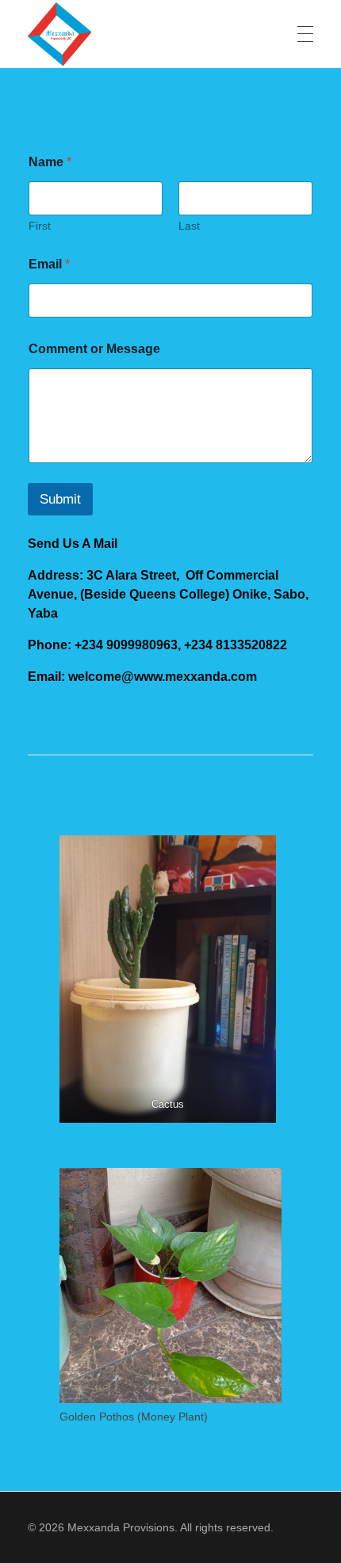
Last (189, 225)
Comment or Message (94, 349)
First (40, 225)
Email (49, 264)
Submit (60, 499)
